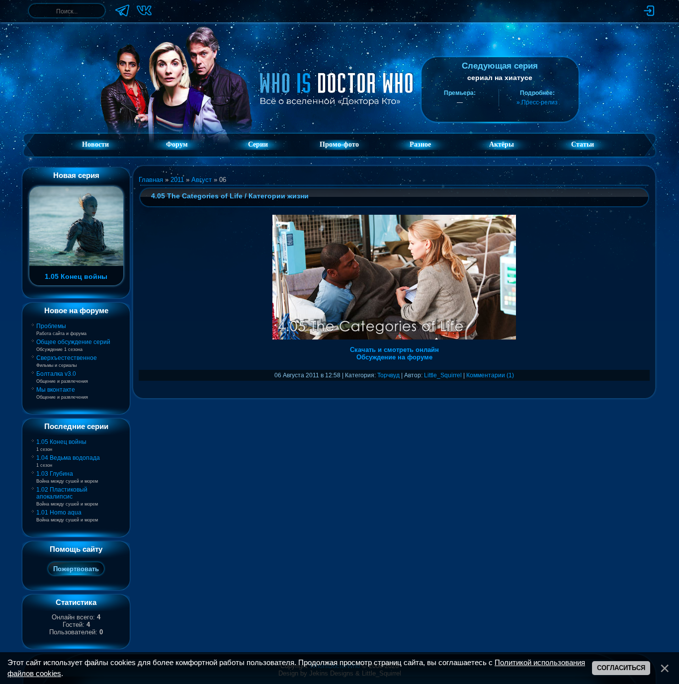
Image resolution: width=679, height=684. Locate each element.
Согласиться (621, 668)
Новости (95, 144)
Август (201, 179)
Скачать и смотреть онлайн (394, 349)
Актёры (501, 144)
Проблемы (51, 326)
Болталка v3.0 (56, 373)
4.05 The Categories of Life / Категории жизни (230, 196)
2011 (177, 179)
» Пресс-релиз (537, 102)
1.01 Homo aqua (59, 512)
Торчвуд (388, 375)
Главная (151, 179)
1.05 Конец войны (61, 441)
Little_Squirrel (443, 375)
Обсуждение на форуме (394, 357)
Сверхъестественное (66, 357)
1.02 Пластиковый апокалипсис (61, 493)
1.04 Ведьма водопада (68, 457)
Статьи (582, 144)
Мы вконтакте (55, 389)
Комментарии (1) (490, 375)
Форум (177, 144)
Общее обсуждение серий (73, 342)
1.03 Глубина (54, 473)
